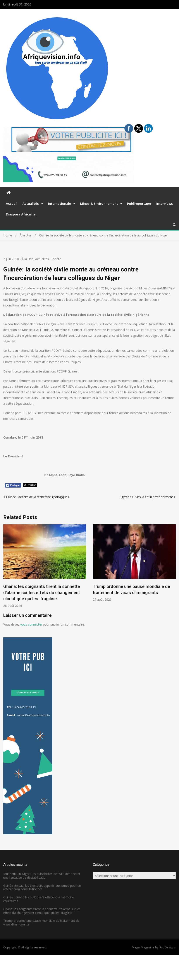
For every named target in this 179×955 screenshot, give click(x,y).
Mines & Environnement (99, 203)
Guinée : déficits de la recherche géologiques (37, 497)
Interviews (164, 203)
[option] (45, 566)
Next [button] (173, 568)
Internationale (59, 203)
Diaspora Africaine (21, 214)
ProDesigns (167, 947)
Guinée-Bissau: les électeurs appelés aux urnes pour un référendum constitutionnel (42, 887)
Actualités (30, 203)
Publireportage (139, 203)
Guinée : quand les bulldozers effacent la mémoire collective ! (38, 899)
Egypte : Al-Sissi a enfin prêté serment (146, 497)
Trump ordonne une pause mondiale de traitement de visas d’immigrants (41, 922)
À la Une (27, 259)
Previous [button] (6, 568)
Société (56, 259)
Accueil (11, 203)
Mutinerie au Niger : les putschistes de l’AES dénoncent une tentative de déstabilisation (41, 876)
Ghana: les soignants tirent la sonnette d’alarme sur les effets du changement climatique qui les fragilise (41, 592)
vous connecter (31, 624)
